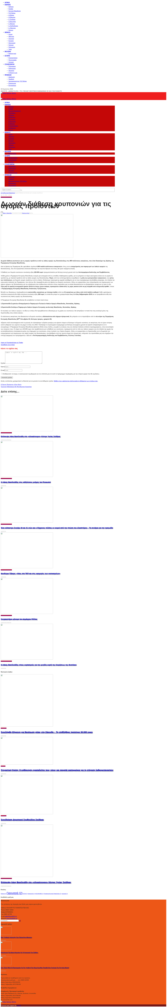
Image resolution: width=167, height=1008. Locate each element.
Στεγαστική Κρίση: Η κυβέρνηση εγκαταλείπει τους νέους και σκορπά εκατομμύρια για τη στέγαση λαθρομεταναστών (57, 770)
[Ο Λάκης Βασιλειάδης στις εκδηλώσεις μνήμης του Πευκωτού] (27, 476)
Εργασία (11, 41)
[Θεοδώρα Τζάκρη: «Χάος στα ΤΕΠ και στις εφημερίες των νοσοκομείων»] (27, 568)
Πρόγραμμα (12, 66)
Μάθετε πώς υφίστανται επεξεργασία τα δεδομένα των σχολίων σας (76, 381)
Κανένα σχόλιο (25, 213)
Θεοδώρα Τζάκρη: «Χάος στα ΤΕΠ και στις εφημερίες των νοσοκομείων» (30, 573)
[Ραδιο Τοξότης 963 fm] (8, 93)
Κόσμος (11, 30)
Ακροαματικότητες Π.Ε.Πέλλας (18, 81)
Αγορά (10, 34)
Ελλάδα (11, 9)
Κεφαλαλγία (31, 893)
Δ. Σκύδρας (12, 19)
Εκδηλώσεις (12, 68)
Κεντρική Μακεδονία (15, 11)
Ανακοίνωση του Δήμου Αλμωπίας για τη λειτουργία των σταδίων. (19, 952)
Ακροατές (11, 70)
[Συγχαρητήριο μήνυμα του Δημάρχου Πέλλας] (27, 613)
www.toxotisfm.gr (11, 918)
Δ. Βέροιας (12, 23)
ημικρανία (65, 893)
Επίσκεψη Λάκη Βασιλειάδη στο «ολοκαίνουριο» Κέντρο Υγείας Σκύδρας (30, 436)
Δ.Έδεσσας (12, 17)
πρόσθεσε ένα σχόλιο (8, 345)
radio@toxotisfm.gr (11, 916)
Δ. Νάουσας (12, 28)
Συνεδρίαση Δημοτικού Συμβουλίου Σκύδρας (22, 819)
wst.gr (19, 1005)
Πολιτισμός (12, 47)
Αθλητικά (11, 36)
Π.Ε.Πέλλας (12, 13)
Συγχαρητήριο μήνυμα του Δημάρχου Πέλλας (19, 619)
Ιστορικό (11, 62)
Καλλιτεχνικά (12, 53)
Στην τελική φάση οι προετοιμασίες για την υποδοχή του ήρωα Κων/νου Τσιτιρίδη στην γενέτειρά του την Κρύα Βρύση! (35, 967)
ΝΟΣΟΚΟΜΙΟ (39, 893)
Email (2, 370)
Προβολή (8, 75)
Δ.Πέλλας (11, 15)
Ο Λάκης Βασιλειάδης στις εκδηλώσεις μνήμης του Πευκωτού (26, 482)
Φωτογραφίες (13, 60)
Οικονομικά (12, 43)
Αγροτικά (11, 38)
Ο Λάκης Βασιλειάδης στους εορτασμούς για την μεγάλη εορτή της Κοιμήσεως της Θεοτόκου (38, 665)
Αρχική (7, 2)
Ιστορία (7, 55)
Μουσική (8, 51)
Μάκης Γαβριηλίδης (7, 213)
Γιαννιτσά (15, 893)
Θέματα (7, 32)
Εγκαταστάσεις (13, 58)
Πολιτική (11, 45)
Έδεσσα (3, 893)
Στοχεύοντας (9, 64)
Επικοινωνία (12, 83)
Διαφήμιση (12, 77)
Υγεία (10, 49)
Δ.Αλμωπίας (12, 21)
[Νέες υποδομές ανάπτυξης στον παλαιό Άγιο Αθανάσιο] (6, 934)
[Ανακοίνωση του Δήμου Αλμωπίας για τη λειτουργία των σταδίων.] (6, 949)
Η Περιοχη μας (13, 72)
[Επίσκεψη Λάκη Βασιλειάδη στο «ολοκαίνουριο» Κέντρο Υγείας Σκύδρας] (27, 430)
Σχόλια (3, 363)
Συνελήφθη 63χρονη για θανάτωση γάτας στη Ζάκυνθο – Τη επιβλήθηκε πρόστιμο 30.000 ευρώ (47, 732)
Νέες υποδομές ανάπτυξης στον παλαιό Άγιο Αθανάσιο (16, 937)
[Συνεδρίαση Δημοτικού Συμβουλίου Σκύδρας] (27, 813)
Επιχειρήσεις (12, 85)
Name (3, 366)
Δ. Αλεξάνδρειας (13, 26)
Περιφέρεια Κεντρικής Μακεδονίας (52, 893)
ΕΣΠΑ (25, 893)
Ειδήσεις (8, 4)
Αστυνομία (3, 728)
